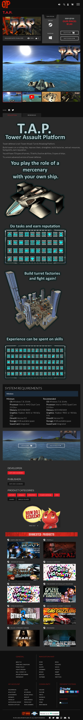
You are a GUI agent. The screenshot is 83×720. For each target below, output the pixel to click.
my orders (27, 692)
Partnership (19, 677)
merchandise (43, 704)
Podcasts (58, 664)
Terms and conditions (23, 664)
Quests (41, 667)
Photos (57, 669)
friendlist (11, 699)
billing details (28, 694)
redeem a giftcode (14, 704)
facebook (42, 697)
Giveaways (42, 669)
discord (41, 690)
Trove (41, 664)
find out (32, 525)
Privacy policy (20, 667)
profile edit (27, 702)
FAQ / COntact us (21, 672)
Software (42, 677)
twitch (41, 694)
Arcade (41, 672)
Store (41, 662)
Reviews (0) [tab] (32, 115)
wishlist (26, 697)
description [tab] (12, 115)
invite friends (28, 699)
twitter (41, 699)
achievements (12, 694)
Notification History (14, 702)
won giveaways (28, 704)
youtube (41, 692)
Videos (57, 667)
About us (18, 662)
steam (41, 702)
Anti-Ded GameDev (16, 473)
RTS (57, 495)
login (26, 690)
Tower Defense (45, 495)
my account (12, 692)
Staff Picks (58, 677)
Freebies (57, 674)
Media (56, 662)
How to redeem (20, 669)
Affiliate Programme (22, 674)
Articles (41, 674)
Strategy (31, 495)
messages (11, 697)
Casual (21, 495)
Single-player (23, 499)
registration (12, 690)
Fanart (57, 672)
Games (11, 499)
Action (11, 495)
